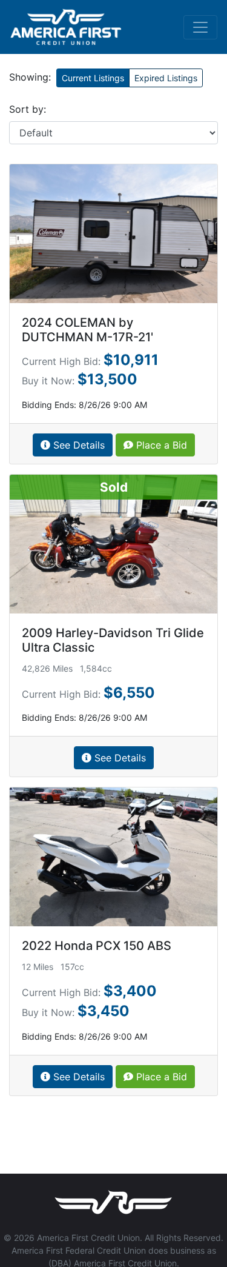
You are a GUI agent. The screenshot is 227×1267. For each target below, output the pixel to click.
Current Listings (93, 78)
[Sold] (113, 543)
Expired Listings (165, 78)
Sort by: (27, 109)
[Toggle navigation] (200, 27)
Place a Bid (160, 445)
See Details (77, 445)
